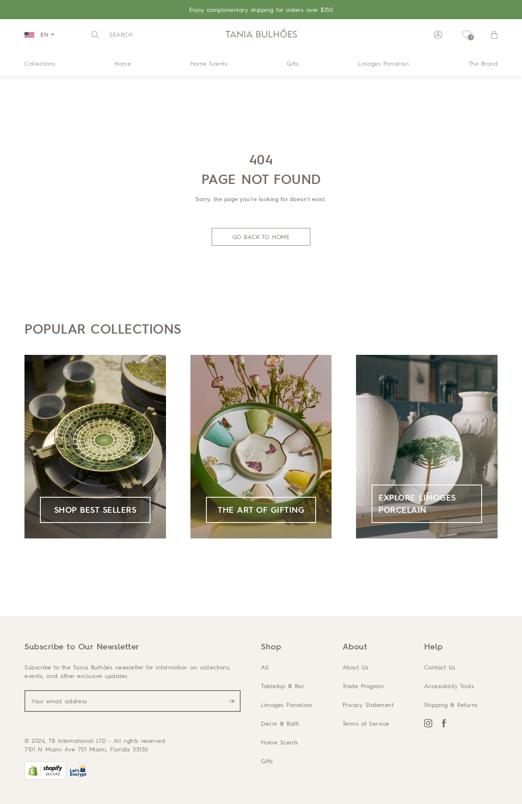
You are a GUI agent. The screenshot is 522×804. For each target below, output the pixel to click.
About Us (356, 667)
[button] (112, 35)
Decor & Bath (280, 723)
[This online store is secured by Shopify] (45, 771)
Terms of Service (366, 723)
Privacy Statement (368, 705)
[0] (466, 34)
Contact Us (440, 667)
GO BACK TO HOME (261, 237)
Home (123, 63)
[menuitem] (40, 63)
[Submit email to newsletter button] (231, 701)
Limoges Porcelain (383, 63)
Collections (39, 63)
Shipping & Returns (451, 705)
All (265, 667)
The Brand (483, 63)
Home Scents (209, 63)
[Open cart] (494, 34)
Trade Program (363, 686)
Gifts (293, 63)
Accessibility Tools (449, 686)
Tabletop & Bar (282, 686)
